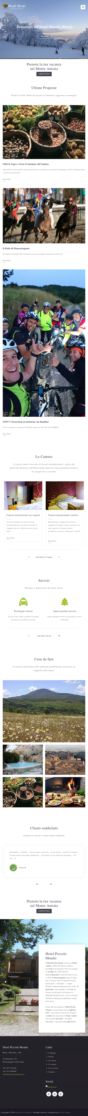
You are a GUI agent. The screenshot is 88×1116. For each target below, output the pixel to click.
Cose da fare (53, 1068)
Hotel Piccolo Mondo (23, 1112)
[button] (3, 29)
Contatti (51, 1072)
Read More (7, 179)
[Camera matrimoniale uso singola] (23, 495)
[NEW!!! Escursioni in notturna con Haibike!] (44, 343)
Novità (44, 27)
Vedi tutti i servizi (44, 636)
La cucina (52, 1060)
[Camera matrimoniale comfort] (65, 495)
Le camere (52, 1064)
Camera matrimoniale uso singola (23, 515)
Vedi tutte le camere (44, 557)
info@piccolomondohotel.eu (13, 1074)
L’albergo (52, 1053)
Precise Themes (65, 1112)
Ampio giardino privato (64, 611)
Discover (45, 36)
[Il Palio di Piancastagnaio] (44, 215)
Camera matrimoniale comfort (63, 515)
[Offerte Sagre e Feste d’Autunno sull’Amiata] (44, 131)
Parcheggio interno (23, 611)
